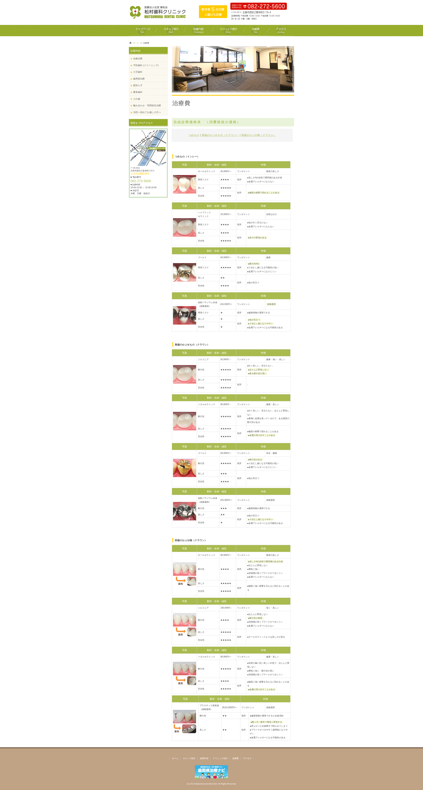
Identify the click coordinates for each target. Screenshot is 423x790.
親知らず (137, 85)
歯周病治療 (139, 78)
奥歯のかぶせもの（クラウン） (220, 135)
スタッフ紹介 (189, 758)
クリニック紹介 (220, 758)
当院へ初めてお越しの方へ (147, 112)
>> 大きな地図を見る (140, 173)
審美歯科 (137, 92)
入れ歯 (136, 99)
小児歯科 (137, 72)
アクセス (247, 758)
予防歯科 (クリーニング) (146, 65)
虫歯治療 (137, 58)
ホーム (136, 43)
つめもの (194, 135)
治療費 (235, 758)
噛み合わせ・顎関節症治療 (147, 105)
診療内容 (204, 758)
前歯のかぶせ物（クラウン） (258, 135)
